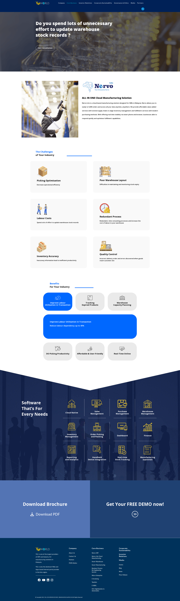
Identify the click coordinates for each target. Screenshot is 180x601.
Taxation (94, 582)
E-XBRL (94, 585)
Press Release (123, 575)
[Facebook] (39, 580)
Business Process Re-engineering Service (97, 570)
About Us (72, 553)
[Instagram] (52, 580)
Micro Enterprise (97, 575)
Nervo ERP (95, 553)
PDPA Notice (73, 563)
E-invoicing (95, 579)
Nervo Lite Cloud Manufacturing (97, 557)
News (120, 571)
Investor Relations (85, 3)
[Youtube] (43, 580)
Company (61, 3)
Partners (140, 3)
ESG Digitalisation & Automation (98, 590)
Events (121, 565)
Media (133, 3)
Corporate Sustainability (103, 3)
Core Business (72, 3)
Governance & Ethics (121, 3)
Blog (120, 568)
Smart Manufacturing (98, 565)
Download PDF (48, 514)
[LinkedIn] (48, 580)
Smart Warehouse (97, 561)
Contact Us (72, 556)
